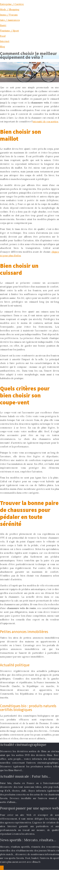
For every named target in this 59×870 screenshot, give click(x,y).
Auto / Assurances (10, 20)
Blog (2, 46)
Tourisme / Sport (9, 30)
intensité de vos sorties (45, 121)
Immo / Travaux (9, 14)
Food (2, 36)
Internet (4, 41)
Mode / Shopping (9, 9)
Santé (3, 25)
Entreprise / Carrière (12, 4)
